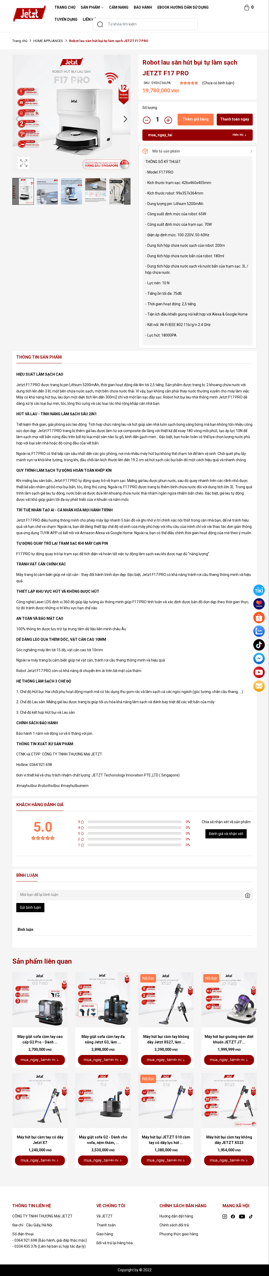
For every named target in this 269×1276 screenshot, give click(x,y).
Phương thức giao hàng (178, 1234)
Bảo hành (143, 7)
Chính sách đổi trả (174, 1225)
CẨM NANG (118, 7)
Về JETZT (104, 1216)
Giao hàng (104, 1234)
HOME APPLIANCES (48, 41)
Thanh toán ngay (234, 119)
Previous (17, 119)
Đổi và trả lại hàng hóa (114, 1243)
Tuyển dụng (65, 19)
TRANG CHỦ (64, 7)
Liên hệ (89, 19)
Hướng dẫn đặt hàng (176, 1216)
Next (125, 119)
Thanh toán (106, 1225)
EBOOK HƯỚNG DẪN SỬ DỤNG (183, 7)
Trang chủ (19, 41)
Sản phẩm (90, 7)
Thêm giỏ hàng (196, 119)
